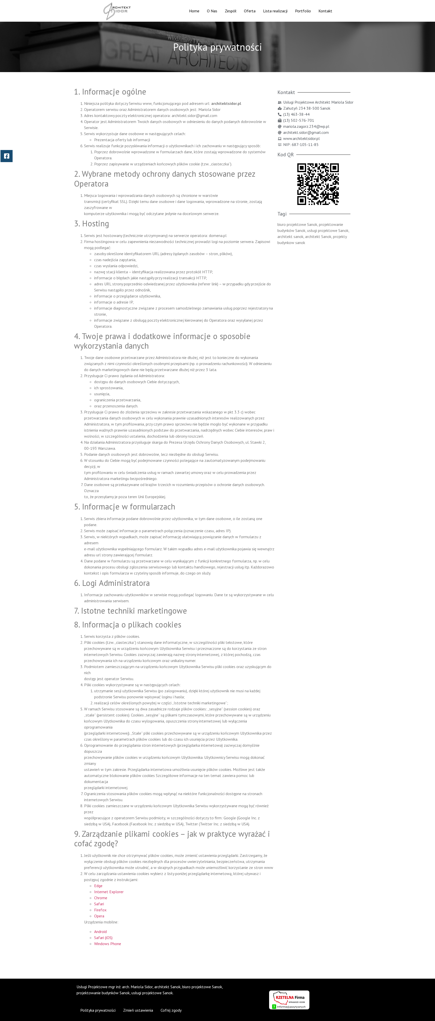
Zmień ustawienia (138, 1010)
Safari (99, 903)
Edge (98, 885)
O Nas (212, 10)
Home (194, 10)
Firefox (100, 909)
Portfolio (303, 10)
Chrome (100, 897)
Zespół (230, 10)
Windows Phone (107, 943)
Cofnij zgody (171, 1010)
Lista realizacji (275, 10)
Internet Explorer (109, 891)
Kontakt (325, 10)
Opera (99, 915)
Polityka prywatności (98, 1010)
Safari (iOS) (103, 937)
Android (100, 931)
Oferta (250, 10)
